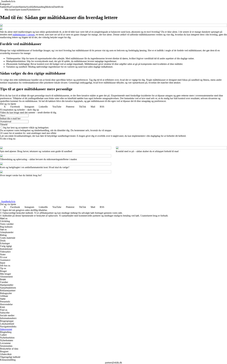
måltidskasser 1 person (24, 34)
